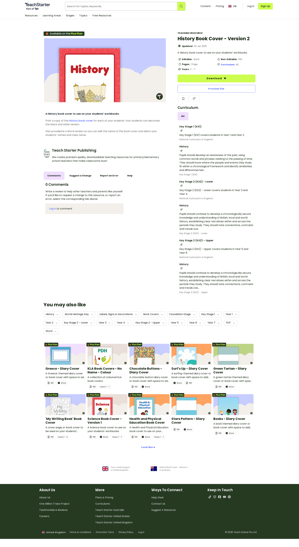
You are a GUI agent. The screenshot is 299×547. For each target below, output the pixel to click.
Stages (70, 15)
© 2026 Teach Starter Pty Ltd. (241, 532)
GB (234, 6)
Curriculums (102, 504)
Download (215, 78)
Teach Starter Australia (109, 510)
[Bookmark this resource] (183, 98)
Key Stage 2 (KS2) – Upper (193, 292)
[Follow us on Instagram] (214, 496)
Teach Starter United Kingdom (114, 522)
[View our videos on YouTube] (224, 496)
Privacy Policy (126, 532)
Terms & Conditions (80, 532)
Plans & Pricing (104, 497)
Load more (148, 447)
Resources (31, 15)
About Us (44, 497)
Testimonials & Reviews (53, 510)
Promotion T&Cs (105, 532)
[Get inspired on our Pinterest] (229, 496)
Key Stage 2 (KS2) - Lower (193, 233)
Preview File (216, 88)
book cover (85, 120)
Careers (44, 516)
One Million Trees (54, 504)
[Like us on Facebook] (219, 496)
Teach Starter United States (112, 516)
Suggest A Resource (163, 510)
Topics (83, 15)
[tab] (183, 116)
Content (205, 6)
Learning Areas (52, 15)
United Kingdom (55, 532)
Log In (141, 532)
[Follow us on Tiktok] (209, 496)
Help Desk (157, 497)
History (73, 120)
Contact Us (158, 504)
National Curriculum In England (196, 139)
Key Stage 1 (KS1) (188, 174)
